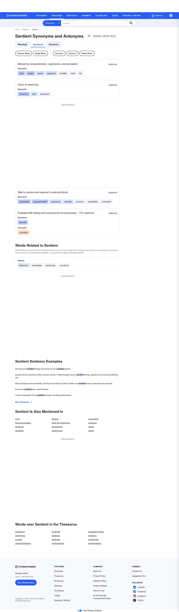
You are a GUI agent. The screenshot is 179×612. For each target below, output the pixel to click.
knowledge (37, 265)
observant (23, 265)
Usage (57, 595)
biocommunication (23, 422)
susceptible (93, 201)
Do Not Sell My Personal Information (102, 597)
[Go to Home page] (17, 15)
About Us (97, 571)
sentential (56, 531)
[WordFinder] (170, 15)
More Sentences (22, 402)
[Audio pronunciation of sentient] (88, 35)
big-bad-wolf (57, 426)
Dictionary (58, 571)
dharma (55, 419)
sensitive (80, 201)
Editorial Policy (99, 580)
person (91, 426)
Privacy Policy (99, 576)
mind (17, 419)
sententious (20, 535)
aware (40, 73)
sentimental (93, 539)
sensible (63, 73)
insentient (23, 232)
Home (17, 29)
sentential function (96, 531)
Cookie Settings (100, 585)
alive (21, 73)
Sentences (54, 44)
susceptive (106, 201)
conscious (23, 94)
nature (91, 430)
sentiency (92, 535)
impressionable (40, 201)
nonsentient (93, 419)
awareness (50, 265)
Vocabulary (59, 590)
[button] (156, 15)
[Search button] (132, 23)
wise (73, 73)
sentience (19, 426)
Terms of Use (98, 590)
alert (34, 94)
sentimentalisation (23, 543)
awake (30, 73)
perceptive (44, 94)
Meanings (22, 44)
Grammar (58, 585)
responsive (55, 201)
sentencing (20, 531)
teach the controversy (61, 422)
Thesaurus (49, 23)
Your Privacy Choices (92, 610)
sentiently (19, 430)
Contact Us (137, 571)
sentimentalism (94, 543)
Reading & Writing (62, 600)
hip (80, 73)
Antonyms (72, 53)
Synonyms (38, 44)
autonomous (57, 430)
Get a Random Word (26, 582)
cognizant (51, 73)
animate (22, 222)
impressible (24, 201)
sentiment (56, 539)
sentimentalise (58, 543)
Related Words (87, 53)
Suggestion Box (139, 576)
